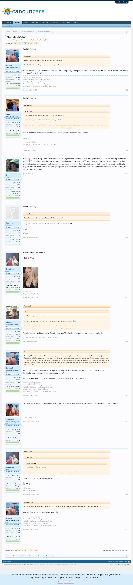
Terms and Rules (114, 565)
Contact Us (110, 561)
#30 (126, 529)
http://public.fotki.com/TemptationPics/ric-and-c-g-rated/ (41, 65)
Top (125, 561)
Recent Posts (8, 26)
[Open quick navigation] (127, 32)
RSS (129, 562)
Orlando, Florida (15, 239)
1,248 (18, 334)
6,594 (18, 124)
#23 (126, 174)
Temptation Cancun (20, 40)
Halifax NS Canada (14, 438)
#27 (126, 395)
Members (35, 22)
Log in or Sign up (122, 2)
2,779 (18, 77)
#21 (126, 90)
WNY (18, 338)
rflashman (9, 223)
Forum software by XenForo (20, 565)
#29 (126, 494)
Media (26, 22)
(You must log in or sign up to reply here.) (115, 550)
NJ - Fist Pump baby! (13, 83)
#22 (126, 150)
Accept (60, 582)
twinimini (9, 322)
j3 (6, 175)
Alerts (76, 22)
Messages (45, 22)
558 (18, 185)
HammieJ (36, 40)
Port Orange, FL (15, 131)
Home (9, 22)
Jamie (7, 115)
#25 (126, 297)
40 (19, 233)
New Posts (55, 22)
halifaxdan (9, 420)
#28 (126, 422)
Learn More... (69, 582)
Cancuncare (7, 561)
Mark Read (66, 22)
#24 (126, 237)
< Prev (15, 43)
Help (116, 561)
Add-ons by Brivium (58, 565)
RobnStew (9, 269)
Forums (17, 22)
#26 (126, 341)
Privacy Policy (125, 565)
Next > (36, 43)
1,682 (18, 431)
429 (18, 279)
